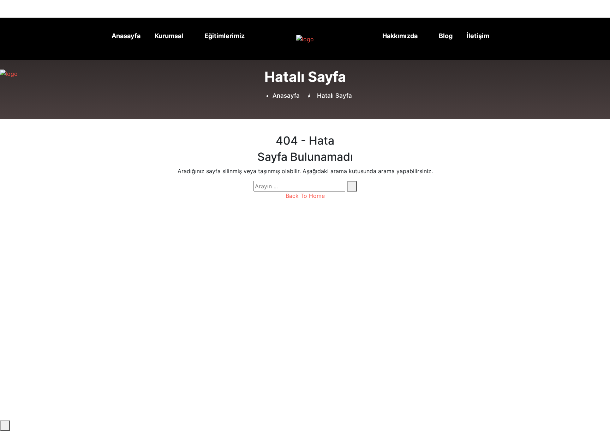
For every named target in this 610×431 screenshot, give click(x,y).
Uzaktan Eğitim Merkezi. (198, 371)
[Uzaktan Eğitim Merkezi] (293, 39)
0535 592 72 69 (360, 8)
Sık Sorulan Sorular (249, 296)
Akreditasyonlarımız (250, 279)
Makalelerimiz (141, 296)
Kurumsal (169, 36)
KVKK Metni (485, 368)
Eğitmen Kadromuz (249, 288)
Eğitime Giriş (154, 313)
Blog (446, 36)
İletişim (478, 36)
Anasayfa (126, 36)
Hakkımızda (400, 36)
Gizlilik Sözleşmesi (438, 368)
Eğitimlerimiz (224, 36)
